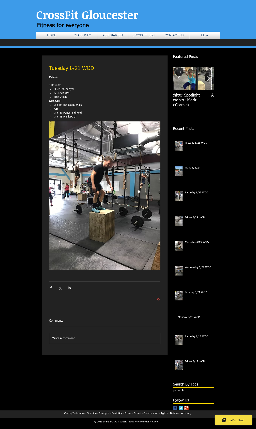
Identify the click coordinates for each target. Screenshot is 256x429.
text (184, 390)
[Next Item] (208, 78)
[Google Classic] (186, 408)
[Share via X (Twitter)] (60, 288)
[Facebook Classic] (175, 408)
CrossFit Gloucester (87, 14)
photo (176, 390)
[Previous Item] (179, 78)
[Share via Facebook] (51, 288)
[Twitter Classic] (181, 408)
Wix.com (154, 422)
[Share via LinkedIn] (69, 288)
